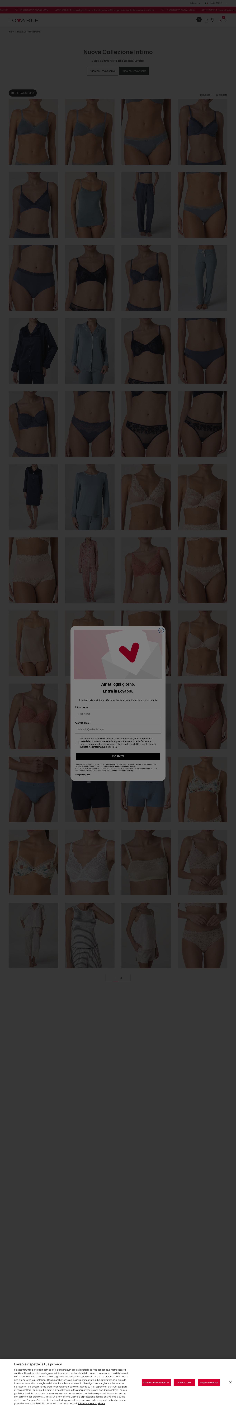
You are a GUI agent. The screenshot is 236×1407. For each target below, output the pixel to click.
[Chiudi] (230, 1382)
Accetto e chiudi (209, 1382)
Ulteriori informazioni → (156, 1382)
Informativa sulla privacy (91, 1403)
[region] (118, 1383)
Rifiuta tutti (184, 1382)
